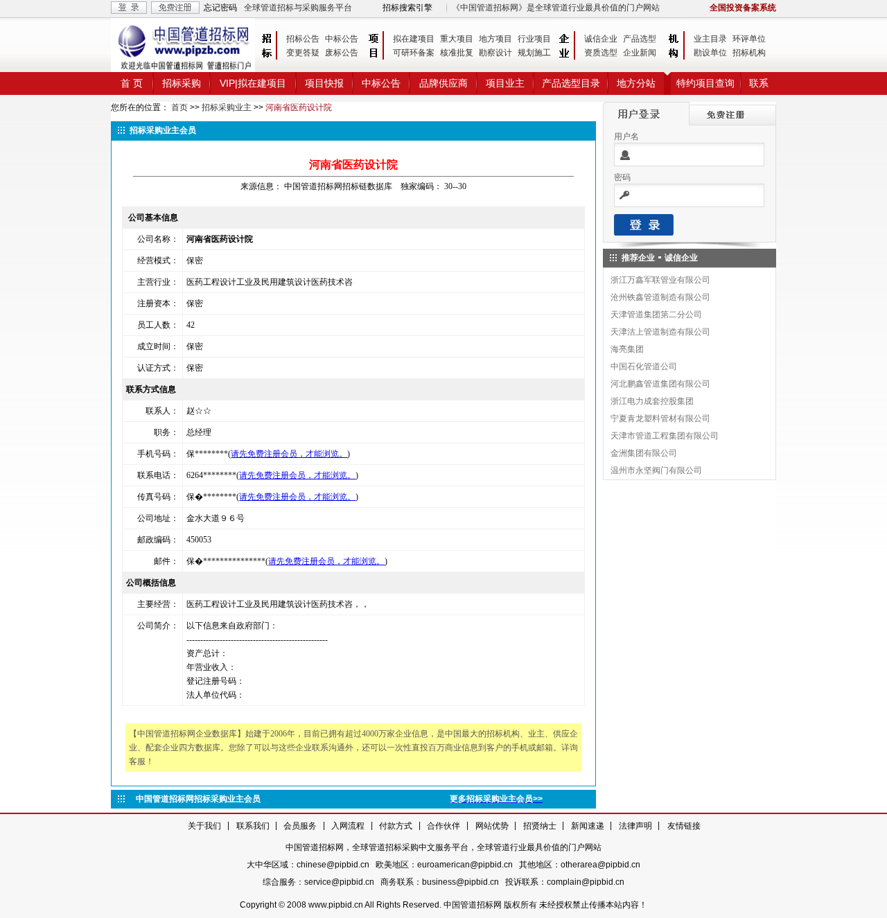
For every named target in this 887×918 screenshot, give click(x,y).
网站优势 (492, 826)
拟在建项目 (413, 39)
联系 (759, 83)
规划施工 (534, 53)
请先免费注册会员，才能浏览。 (289, 454)
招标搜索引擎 (407, 7)
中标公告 (341, 39)
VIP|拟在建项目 (253, 83)
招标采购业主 (227, 107)
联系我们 (253, 826)
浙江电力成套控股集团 (652, 401)
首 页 (132, 83)
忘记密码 (220, 7)
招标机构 (749, 53)
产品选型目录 (571, 83)
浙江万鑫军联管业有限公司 (660, 280)
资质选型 (600, 53)
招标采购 (181, 83)
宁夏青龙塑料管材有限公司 (660, 418)
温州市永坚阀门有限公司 (656, 470)
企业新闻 (639, 53)
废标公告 (341, 53)
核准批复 (456, 53)
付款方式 (395, 826)
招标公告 (302, 39)
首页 (179, 107)
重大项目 (456, 39)
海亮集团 (627, 349)
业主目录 (710, 39)
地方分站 (636, 83)
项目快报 (324, 83)
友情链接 (684, 826)
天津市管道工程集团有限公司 (665, 436)
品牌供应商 (443, 83)
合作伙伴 (443, 826)
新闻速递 (587, 826)
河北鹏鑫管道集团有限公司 (660, 384)
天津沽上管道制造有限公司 (660, 332)
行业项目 (534, 39)
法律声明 (635, 826)
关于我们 (204, 826)
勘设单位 (710, 53)
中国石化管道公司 (644, 366)
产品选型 (639, 39)
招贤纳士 (539, 826)
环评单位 (749, 39)
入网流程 (348, 826)
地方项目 (495, 39)
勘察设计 (495, 53)
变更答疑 (302, 53)
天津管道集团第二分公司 (656, 314)
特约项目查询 (705, 83)
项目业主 (505, 83)
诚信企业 (600, 39)
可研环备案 (413, 53)
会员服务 (300, 826)
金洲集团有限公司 (644, 453)
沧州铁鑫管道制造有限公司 (660, 297)
